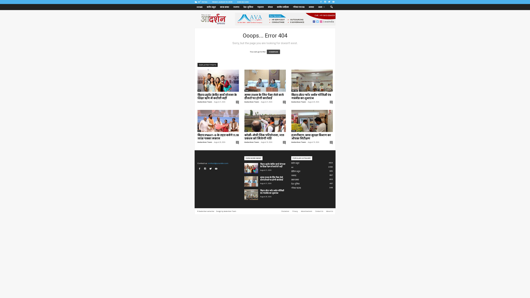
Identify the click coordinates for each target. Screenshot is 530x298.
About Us (329, 211)
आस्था (311, 7)
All (199, 91)
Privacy (295, 211)
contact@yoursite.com (218, 163)
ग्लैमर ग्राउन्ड (298, 7)
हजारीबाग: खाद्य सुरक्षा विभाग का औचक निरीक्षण (311, 136)
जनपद (236, 7)
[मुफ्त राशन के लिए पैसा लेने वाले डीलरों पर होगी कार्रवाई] (265, 81)
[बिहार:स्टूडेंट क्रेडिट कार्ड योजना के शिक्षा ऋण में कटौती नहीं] (218, 81)
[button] (331, 7)
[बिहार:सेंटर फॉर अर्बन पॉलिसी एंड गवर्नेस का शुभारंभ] (312, 81)
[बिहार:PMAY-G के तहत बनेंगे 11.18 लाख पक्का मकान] (218, 121)
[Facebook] (321, 2)
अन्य (320, 7)
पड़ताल (260, 7)
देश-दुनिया (248, 7)
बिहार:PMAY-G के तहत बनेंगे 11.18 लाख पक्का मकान (218, 136)
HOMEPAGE (273, 52)
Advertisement (306, 211)
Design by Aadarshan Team (226, 211)
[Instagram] (325, 2)
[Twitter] (329, 2)
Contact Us (319, 211)
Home (200, 7)
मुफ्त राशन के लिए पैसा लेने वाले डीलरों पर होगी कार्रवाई (264, 96)
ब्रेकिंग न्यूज (295, 171)
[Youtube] (333, 2)
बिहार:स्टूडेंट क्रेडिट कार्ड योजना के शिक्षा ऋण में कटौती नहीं (217, 96)
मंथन (270, 7)
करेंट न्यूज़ (211, 7)
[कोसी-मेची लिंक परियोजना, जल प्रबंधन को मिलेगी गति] (265, 121)
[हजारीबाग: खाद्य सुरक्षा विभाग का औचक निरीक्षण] (312, 121)
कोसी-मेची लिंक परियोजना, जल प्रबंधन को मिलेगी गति (264, 136)
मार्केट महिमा (283, 7)
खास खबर (224, 7)
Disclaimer (285, 211)
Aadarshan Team (205, 102)
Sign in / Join (243, 2)
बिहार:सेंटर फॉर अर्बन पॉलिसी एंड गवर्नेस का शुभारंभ (311, 96)
